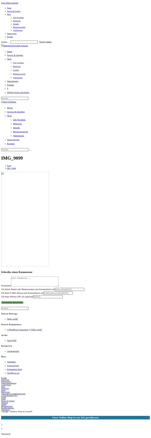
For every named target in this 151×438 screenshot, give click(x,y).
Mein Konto (5, 392)
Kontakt (10, 37)
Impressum (5, 380)
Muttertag (16, 21)
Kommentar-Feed (14, 369)
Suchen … (5, 42)
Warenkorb (5, 389)
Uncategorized (13, 351)
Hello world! (12, 319)
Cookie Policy (6, 385)
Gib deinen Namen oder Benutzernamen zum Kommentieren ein (28, 289)
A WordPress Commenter (17, 330)
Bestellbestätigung (7, 408)
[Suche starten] (30, 150)
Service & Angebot (13, 11)
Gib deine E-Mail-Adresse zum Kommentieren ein (22, 293)
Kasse (3, 390)
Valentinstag (18, 30)
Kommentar (6, 286)
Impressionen (12, 34)
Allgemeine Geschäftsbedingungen (13, 394)
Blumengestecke (19, 27)
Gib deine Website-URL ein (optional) (17, 297)
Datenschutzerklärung (8, 383)
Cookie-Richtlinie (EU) (9, 396)
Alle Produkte (18, 18)
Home (9, 8)
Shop (9, 14)
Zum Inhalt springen (9, 3)
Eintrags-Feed (13, 366)
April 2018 (11, 340)
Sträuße (16, 24)
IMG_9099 (11, 168)
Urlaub (3, 397)
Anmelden (11, 362)
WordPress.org (13, 373)
